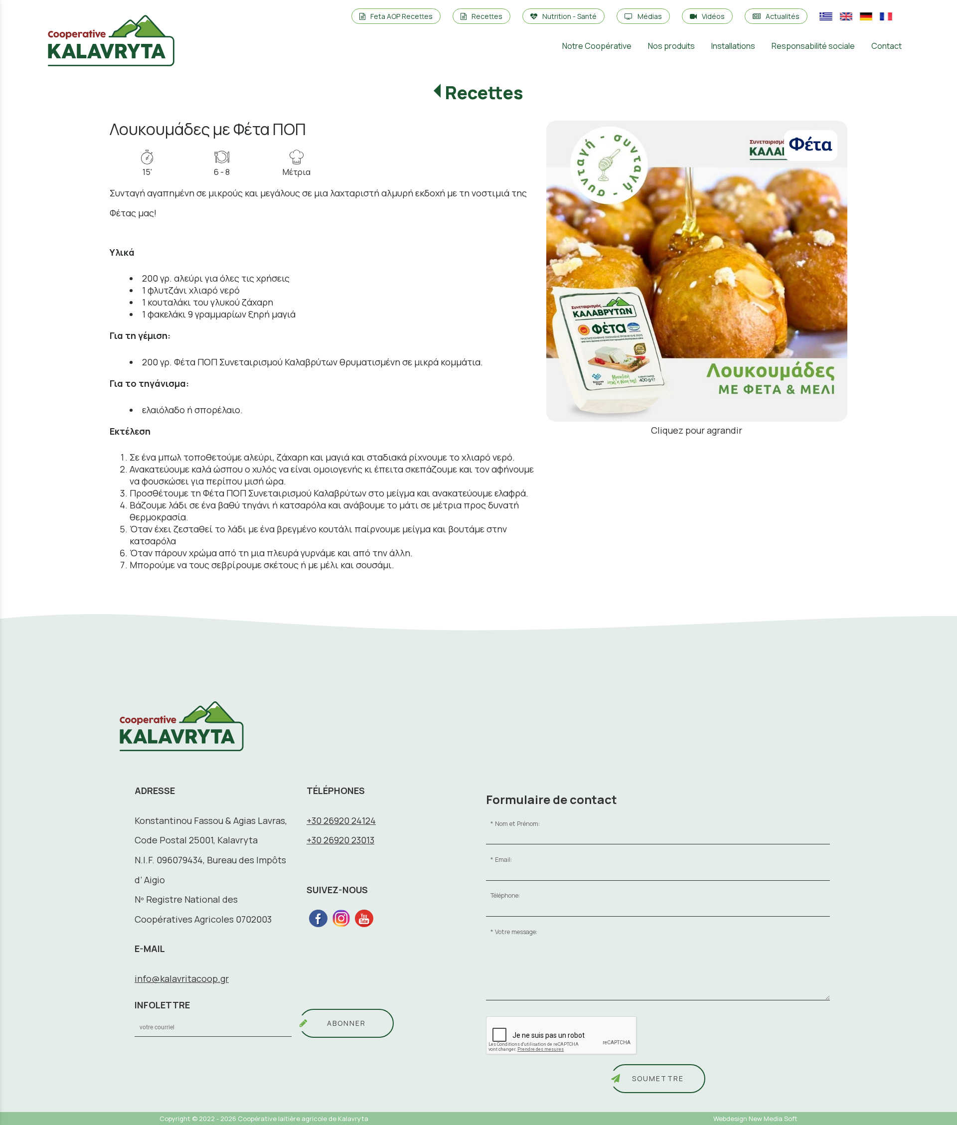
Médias (650, 16)
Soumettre (658, 1078)
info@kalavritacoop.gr (182, 978)
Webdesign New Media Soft (755, 1118)
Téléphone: (505, 895)
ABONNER (346, 1023)
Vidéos (713, 16)
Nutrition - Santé (569, 16)
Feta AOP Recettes (401, 16)
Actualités (782, 16)
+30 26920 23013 (340, 840)
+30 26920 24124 (341, 820)
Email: (503, 859)
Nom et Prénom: (517, 823)
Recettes (487, 16)
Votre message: (516, 932)
